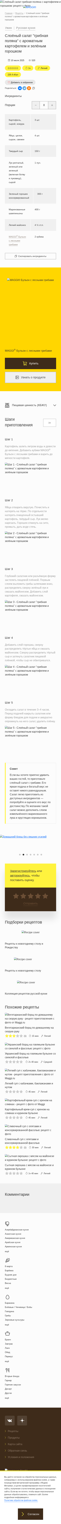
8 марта (9, 1266)
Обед (7, 1352)
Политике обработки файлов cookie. (21, 1500)
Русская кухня (25, 28)
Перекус (9, 1356)
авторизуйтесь (20, 875)
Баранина (9, 1303)
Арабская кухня (12, 1242)
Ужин (8, 28)
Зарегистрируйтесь (23, 871)
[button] (20, 854)
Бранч (8, 1339)
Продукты (14, 1437)
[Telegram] (24, 88)
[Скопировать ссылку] (33, 88)
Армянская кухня (13, 1246)
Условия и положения (21, 1457)
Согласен (33, 1514)
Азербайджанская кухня (17, 1229)
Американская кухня (15, 1238)
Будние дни (10, 1275)
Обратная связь (17, 1450)
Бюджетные (11, 1279)
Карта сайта (15, 1444)
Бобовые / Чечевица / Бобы (18, 1307)
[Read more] (30, 939)
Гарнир (8, 1380)
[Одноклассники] (29, 88)
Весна (8, 1283)
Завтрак (9, 1344)
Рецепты (13, 1431)
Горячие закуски (13, 1384)
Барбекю (9, 1270)
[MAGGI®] (30, 10)
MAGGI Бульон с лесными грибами (17, 240)
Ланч (7, 1348)
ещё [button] (7, 1251)
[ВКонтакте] (20, 88)
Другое (8, 1393)
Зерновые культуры (14, 1320)
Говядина (9, 1311)
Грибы (8, 1315)
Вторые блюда (12, 1376)
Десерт (8, 1389)
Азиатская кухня (13, 1234)
